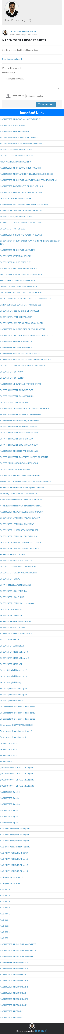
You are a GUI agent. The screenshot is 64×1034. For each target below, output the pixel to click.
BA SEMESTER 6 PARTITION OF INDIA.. (16, 198)
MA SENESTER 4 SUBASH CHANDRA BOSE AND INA (21, 210)
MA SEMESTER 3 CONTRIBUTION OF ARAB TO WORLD (22, 329)
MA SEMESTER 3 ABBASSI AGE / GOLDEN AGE (19, 420)
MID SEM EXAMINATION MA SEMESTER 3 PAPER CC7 (22, 143)
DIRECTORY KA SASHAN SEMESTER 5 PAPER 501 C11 (22, 292)
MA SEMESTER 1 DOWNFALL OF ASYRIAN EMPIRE (20, 384)
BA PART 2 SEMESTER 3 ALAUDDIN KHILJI (17, 396)
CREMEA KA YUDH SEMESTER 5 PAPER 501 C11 (20, 286)
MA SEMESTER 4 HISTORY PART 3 (14, 999)
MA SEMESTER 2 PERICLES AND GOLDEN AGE (19, 451)
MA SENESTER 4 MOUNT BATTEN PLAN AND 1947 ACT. (22, 222)
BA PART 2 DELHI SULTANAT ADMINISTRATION (19, 463)
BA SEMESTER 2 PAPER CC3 (12, 615)
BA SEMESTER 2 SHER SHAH (12, 645)
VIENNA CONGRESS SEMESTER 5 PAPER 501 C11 (20, 304)
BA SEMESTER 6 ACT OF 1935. (12, 228)
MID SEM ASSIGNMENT (9, 639)
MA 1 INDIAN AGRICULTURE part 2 (14, 865)
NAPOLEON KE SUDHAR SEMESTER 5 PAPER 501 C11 (22, 274)
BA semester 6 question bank (13, 737)
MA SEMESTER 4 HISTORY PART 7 (14, 974)
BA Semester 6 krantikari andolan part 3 (17, 712)
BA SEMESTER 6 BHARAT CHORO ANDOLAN (18, 572)
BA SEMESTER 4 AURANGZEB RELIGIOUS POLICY (20, 542)
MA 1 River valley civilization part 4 (15, 828)
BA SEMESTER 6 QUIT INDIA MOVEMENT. (17, 216)
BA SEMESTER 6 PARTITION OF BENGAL (16, 155)
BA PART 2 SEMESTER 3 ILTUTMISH (14, 402)
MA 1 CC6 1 (5, 938)
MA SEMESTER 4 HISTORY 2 (11, 1011)
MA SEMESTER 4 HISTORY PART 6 (14, 980)
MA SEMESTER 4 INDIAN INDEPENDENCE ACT (18, 268)
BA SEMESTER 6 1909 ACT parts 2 (14, 658)
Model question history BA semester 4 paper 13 (21, 505)
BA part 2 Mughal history (10, 682)
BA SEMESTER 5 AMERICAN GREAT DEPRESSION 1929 (22, 365)
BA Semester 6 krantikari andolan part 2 (17, 719)
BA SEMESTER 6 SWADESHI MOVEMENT (16, 149)
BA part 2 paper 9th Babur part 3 (14, 688)
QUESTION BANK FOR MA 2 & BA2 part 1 (17, 785)
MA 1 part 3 (5, 901)
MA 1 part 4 (5, 895)
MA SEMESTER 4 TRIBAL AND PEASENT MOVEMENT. (21, 234)
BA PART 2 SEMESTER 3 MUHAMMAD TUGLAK (19, 444)
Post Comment (47, 104)
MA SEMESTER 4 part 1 (9, 822)
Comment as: (17, 95)
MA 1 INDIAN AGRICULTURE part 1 (14, 871)
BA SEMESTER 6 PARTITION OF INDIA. (15, 256)
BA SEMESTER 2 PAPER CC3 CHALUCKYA (17, 524)
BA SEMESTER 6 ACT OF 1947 (12, 554)
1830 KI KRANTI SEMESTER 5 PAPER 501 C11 (19, 280)
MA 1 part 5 (5, 889)
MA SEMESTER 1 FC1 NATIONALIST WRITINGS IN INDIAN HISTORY (27, 335)
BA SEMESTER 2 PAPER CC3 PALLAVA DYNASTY (20, 518)
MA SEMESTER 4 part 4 (9, 804)
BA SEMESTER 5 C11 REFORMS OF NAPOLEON (19, 311)
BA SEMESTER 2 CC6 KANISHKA (13, 591)
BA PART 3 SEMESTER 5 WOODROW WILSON (19, 432)
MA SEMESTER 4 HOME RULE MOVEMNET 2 (18, 950)
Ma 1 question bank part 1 (11, 883)
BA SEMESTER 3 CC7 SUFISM (12, 377)
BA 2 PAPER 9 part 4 (8, 749)
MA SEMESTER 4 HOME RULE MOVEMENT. (17, 250)
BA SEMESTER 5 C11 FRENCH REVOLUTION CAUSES (21, 323)
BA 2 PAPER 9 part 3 (8, 743)
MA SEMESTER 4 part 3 (9, 810)
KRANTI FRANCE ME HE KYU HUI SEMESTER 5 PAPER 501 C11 (25, 298)
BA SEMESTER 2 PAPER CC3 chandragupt (17, 603)
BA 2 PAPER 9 (5, 761)
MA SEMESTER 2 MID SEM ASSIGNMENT (16, 633)
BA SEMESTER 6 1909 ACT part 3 (14, 652)
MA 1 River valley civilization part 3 (15, 834)
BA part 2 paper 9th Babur (11, 700)
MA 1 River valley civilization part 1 (15, 846)
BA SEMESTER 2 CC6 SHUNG (12, 597)
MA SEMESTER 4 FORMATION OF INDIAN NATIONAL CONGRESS (26, 174)
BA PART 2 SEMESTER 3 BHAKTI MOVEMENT (18, 426)
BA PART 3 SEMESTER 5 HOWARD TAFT (16, 390)
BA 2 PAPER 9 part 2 (8, 755)
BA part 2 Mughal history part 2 (13, 676)
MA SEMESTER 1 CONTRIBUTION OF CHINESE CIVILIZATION (24, 408)
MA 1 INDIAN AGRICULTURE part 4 (14, 852)
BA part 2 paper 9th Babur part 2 (14, 694)
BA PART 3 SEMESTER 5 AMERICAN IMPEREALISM (20, 414)
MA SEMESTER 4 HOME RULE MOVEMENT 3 (18, 944)
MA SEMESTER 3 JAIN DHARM (12, 125)
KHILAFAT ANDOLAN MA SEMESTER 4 (15, 161)
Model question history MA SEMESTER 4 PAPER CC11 (23, 499)
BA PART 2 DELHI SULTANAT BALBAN (15, 469)
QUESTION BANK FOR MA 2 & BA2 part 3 (17, 773)
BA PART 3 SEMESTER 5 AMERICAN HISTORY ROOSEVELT (24, 457)
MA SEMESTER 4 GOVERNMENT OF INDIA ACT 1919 (21, 186)
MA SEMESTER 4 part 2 (9, 816)
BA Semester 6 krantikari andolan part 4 (17, 706)
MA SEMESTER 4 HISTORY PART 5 (14, 986)
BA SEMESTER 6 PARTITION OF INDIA (15, 621)
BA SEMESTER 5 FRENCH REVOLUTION (16, 317)
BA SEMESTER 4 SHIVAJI (10, 578)
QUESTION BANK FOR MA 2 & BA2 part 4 (17, 767)
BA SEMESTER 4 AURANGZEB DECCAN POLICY (19, 548)
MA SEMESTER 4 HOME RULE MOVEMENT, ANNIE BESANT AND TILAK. (28, 180)
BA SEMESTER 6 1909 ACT (11, 664)
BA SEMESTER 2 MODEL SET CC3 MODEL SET (19, 530)
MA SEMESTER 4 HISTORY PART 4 (14, 993)
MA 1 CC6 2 (5, 932)
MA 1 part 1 (5, 913)
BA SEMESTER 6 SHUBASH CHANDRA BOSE (18, 566)
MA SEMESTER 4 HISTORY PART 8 (14, 968)
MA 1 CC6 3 (5, 926)
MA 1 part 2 (5, 907)
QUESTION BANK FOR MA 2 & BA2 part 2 (17, 779)
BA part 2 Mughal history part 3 (13, 670)
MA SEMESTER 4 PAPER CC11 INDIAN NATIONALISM (21, 511)
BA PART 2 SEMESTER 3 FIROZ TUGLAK (16, 438)
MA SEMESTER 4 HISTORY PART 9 (14, 962)
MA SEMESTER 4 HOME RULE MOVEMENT (17, 956)
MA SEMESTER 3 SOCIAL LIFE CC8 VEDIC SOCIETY (21, 353)
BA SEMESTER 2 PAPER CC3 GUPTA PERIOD (18, 536)
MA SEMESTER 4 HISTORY (11, 1017)
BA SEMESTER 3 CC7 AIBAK (11, 371)
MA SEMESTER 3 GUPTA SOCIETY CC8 (16, 341)
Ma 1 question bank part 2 (11, 877)
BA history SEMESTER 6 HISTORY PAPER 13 (18, 493)
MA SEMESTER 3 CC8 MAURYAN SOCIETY (17, 347)
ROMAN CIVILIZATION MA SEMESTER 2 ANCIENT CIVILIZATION (25, 481)
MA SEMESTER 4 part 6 (9, 792)
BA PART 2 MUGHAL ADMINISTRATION (16, 585)
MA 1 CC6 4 (5, 919)
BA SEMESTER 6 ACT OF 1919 (12, 627)
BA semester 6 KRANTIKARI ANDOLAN (16, 725)
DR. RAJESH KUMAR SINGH (23, 31)
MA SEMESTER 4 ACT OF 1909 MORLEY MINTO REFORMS (24, 204)
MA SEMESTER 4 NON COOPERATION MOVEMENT (21, 167)
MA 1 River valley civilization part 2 (15, 840)
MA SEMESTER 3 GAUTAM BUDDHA (14, 131)
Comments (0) (9, 72)
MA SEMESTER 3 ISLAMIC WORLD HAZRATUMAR (20, 475)
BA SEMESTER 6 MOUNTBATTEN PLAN (16, 560)
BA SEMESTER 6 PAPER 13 (11, 609)
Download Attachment (12, 59)
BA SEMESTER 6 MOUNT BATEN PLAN (15, 262)
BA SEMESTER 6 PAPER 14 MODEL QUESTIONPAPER (22, 487)
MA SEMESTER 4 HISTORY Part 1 (13, 1005)
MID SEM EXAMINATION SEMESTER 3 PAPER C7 (19, 137)
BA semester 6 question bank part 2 (16, 731)
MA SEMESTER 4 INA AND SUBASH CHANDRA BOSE (21, 192)
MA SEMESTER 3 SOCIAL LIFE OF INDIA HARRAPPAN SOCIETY (25, 359)
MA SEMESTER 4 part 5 (9, 798)
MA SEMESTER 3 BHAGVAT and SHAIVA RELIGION (20, 119)
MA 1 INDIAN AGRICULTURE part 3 (14, 859)
